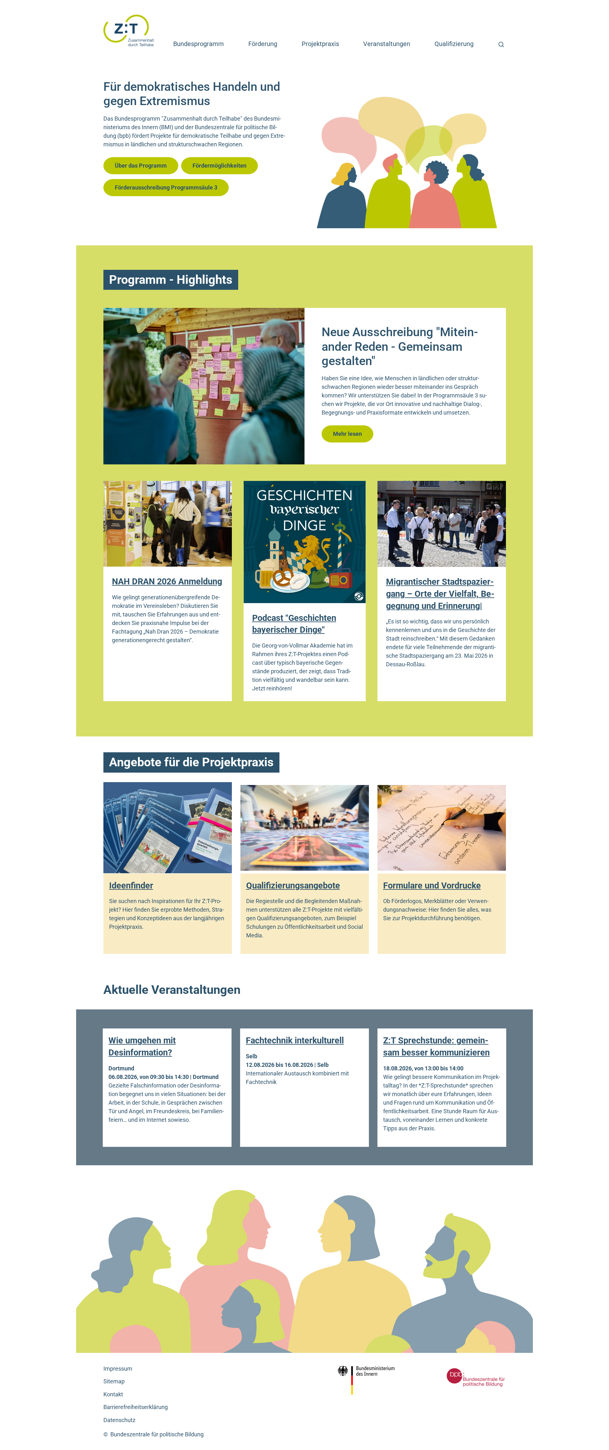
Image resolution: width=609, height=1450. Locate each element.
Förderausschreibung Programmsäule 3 (166, 187)
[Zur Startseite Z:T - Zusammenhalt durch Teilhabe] (128, 30)
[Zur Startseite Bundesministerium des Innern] (368, 1380)
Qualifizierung (454, 44)
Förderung (262, 44)
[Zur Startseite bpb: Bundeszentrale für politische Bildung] (466, 1377)
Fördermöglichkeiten (219, 165)
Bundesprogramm (198, 44)
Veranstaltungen (386, 44)
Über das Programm (141, 165)
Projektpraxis (320, 44)
